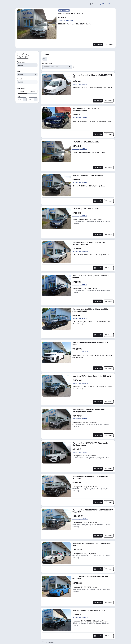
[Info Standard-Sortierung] (73, 67)
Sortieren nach (47, 63)
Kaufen (22, 91)
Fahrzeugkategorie (23, 54)
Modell (19, 79)
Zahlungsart (21, 88)
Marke (19, 71)
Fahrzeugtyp (21, 62)
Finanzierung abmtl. (65, 20)
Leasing (32, 91)
